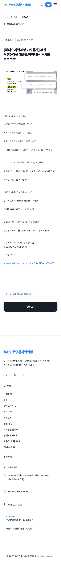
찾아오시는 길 (10, 406)
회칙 (6, 400)
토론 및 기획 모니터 (12, 441)
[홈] (5, 17)
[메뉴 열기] (55, 5)
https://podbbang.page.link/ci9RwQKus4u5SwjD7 (29, 263)
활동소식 (24, 17)
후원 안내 (8, 457)
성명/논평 (8, 423)
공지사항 (8, 411)
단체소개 (8, 394)
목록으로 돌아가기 (15, 23)
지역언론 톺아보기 (12, 429)
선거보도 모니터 (11, 435)
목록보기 (30, 306)
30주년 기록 (9, 447)
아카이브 (13, 17)
